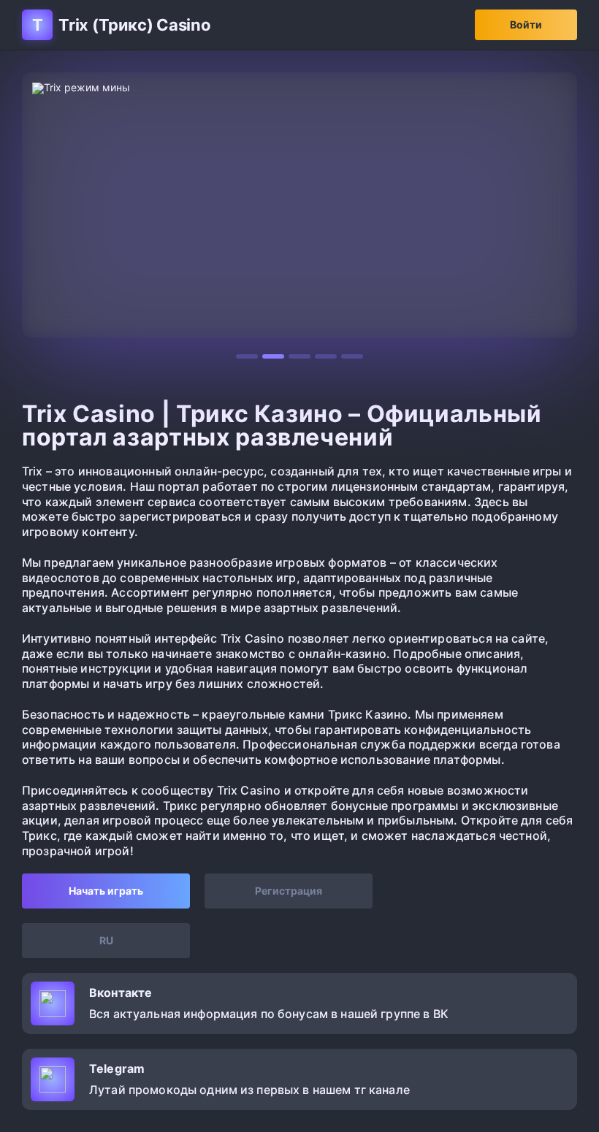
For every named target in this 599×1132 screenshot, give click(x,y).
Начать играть (106, 890)
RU (106, 940)
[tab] (247, 356)
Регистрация (288, 890)
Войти (526, 24)
